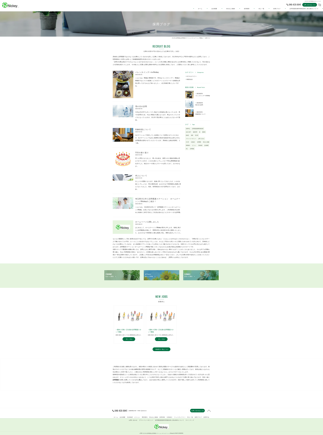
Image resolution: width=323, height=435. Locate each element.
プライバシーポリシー (191, 138)
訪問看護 (192, 148)
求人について (141, 175)
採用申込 (188, 128)
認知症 (187, 135)
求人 (187, 148)
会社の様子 (188, 132)
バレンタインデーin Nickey (147, 72)
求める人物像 (206, 142)
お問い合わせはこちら (310, 5)
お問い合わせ (201, 138)
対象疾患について (143, 129)
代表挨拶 (200, 145)
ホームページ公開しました (147, 221)
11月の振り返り (142, 152)
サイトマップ (190, 420)
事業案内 (188, 145)
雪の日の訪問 (141, 106)
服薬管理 (195, 132)
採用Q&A (199, 142)
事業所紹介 (189, 79)
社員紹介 (193, 142)
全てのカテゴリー (191, 76)
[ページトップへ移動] (209, 410)
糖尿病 (203, 132)
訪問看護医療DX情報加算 (197, 128)
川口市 (187, 142)
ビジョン (194, 145)
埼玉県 (196, 135)
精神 (192, 135)
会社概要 (206, 145)
